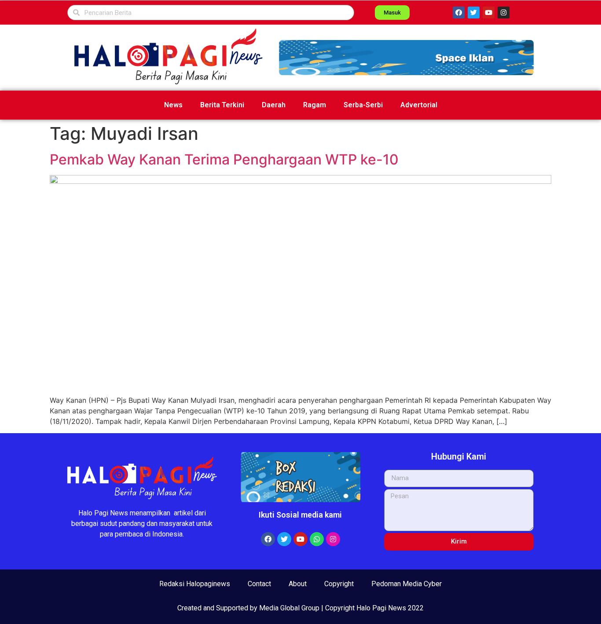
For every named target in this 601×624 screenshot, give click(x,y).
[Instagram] (503, 12)
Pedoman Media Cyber (406, 584)
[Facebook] (459, 12)
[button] (406, 57)
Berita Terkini (222, 105)
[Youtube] (489, 12)
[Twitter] (474, 12)
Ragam (314, 105)
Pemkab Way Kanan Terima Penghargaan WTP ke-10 (224, 159)
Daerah (274, 105)
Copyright (339, 584)
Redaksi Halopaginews (194, 584)
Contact (259, 584)
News (173, 105)
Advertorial (418, 105)
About (298, 584)
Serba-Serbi (363, 105)
